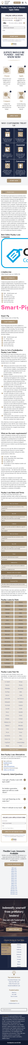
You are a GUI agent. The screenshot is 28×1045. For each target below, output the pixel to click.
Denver (7, 712)
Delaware (7, 609)
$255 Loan (14, 873)
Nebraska (7, 638)
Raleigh (7, 745)
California (7, 606)
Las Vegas (20, 722)
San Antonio (20, 688)
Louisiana (20, 623)
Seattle (20, 708)
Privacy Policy (22, 39)
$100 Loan (14, 870)
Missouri (7, 634)
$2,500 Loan (14, 888)
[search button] (26, 3)
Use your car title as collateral (15, 23)
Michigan (20, 627)
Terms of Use (5, 41)
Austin (20, 695)
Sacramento (7, 735)
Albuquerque (20, 729)
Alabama (7, 602)
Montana (20, 634)
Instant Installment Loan (14, 985)
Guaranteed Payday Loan (14, 980)
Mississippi (20, 631)
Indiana (20, 616)
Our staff (14, 994)
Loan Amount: (6, 25)
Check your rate (14, 864)
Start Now (14, 36)
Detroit (20, 715)
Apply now (17, 2)
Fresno (20, 732)
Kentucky (7, 623)
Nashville (21, 712)
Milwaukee (20, 725)
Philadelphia (7, 688)
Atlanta (20, 739)
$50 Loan (14, 868)
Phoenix (20, 685)
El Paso (7, 715)
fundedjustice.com (12, 1042)
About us (14, 992)
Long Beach (7, 742)
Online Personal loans (9, 766)
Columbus (21, 702)
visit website (9, 278)
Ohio (20, 645)
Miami (20, 745)
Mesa (20, 735)
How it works (14, 996)
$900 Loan (14, 885)
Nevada (21, 638)
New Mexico (21, 641)
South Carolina (7, 656)
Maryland (7, 627)
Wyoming (7, 666)
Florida (20, 609)
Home (4, 192)
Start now (14, 180)
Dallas (20, 691)
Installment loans (8, 763)
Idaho (20, 613)
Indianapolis (7, 702)
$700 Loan (14, 882)
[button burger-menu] (23, 2)
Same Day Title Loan (14, 981)
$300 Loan (14, 875)
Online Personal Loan (14, 983)
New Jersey (7, 641)
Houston (7, 685)
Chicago (20, 681)
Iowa (7, 620)
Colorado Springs (20, 742)
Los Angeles (7, 681)
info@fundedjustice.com (14, 1003)
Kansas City (7, 739)
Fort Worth (7, 705)
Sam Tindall (5, 1016)
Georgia (7, 613)
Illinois (7, 616)
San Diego (7, 691)
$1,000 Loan (14, 887)
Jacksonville (7, 698)
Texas (7, 659)
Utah (20, 659)
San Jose (7, 695)
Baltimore (7, 725)
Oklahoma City (7, 722)
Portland (20, 718)
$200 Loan (14, 871)
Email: (4, 30)
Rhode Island (20, 652)
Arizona (21, 602)
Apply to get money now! (14, 831)
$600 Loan (14, 880)
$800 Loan (14, 883)
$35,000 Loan (14, 894)
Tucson (7, 732)
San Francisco (21, 698)
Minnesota (7, 631)
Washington (7, 663)
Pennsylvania (7, 652)
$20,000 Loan (14, 892)
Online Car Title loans (9, 769)
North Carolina (7, 645)
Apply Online (14, 929)
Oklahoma (7, 649)
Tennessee (20, 656)
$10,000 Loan (14, 890)
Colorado (20, 606)
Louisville (7, 708)
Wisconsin (20, 663)
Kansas (21, 620)
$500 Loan (14, 878)
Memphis (7, 718)
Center (7, 729)
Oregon (21, 649)
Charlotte (21, 705)
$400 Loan (14, 876)
